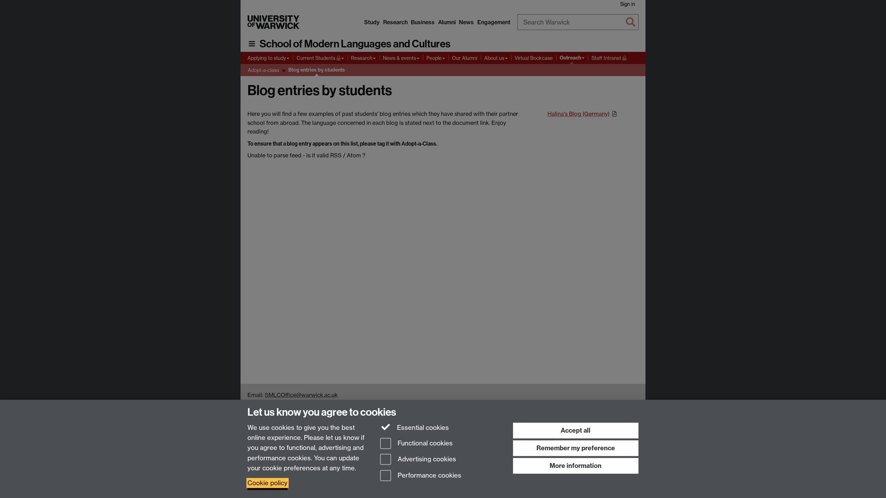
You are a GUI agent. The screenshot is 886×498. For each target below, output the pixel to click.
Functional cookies (424, 443)
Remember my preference (575, 448)
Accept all (575, 430)
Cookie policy (267, 483)
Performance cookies (428, 476)
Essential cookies (422, 428)
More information (576, 466)
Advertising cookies (426, 459)
